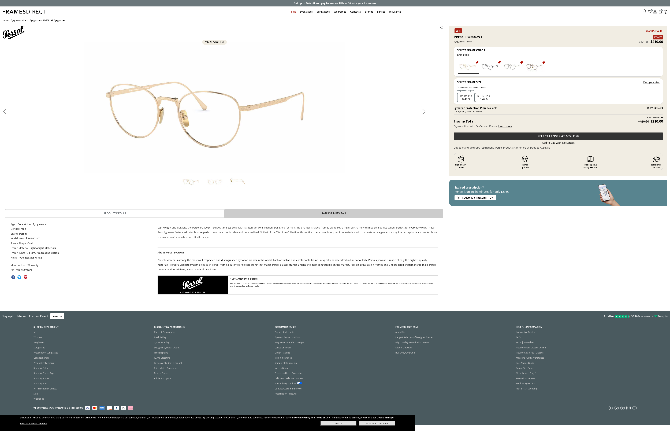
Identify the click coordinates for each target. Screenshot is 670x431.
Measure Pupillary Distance (530, 357)
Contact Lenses (41, 357)
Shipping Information (286, 362)
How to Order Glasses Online (531, 347)
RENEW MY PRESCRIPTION (477, 197)
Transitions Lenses (525, 378)
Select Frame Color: (471, 50)
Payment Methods (284, 332)
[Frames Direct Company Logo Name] (24, 11)
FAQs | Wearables (525, 342)
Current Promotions (164, 332)
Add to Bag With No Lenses (558, 142)
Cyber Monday (161, 342)
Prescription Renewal (285, 393)
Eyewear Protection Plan (470, 108)
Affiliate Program (163, 378)
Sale (293, 11)
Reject (338, 423)
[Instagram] (628, 408)
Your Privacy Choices (285, 383)
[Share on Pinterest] (25, 277)
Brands (369, 11)
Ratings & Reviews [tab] (334, 213)
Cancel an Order (283, 347)
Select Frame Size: (469, 82)
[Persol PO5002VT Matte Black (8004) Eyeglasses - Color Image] (490, 67)
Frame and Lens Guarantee (289, 373)
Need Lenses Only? (526, 373)
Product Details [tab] (114, 213)
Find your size (651, 82)
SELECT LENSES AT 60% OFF (558, 136)
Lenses (381, 11)
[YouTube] (634, 408)
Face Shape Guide (525, 362)
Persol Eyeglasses (32, 20)
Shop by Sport (41, 383)
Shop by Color (41, 368)
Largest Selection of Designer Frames (414, 337)
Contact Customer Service (288, 388)
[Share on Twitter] (19, 277)
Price (655, 117)
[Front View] (214, 181)
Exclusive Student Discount (168, 362)
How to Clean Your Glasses (530, 352)
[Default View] (191, 181)
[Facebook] (611, 408)
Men (36, 332)
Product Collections (44, 362)
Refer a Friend (161, 373)
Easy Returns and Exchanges (289, 342)
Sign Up (57, 316)
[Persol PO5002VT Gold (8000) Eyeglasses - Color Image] (468, 67)
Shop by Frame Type (44, 373)
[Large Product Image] (215, 107)
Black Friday (160, 337)
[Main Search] (644, 11)
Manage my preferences (33, 424)
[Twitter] (617, 408)
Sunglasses (323, 11)
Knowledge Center (525, 332)
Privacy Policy (302, 418)
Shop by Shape (41, 378)
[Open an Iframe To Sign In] (655, 11)
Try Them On (212, 42)
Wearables (340, 11)
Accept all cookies (377, 423)
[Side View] (237, 181)
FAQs (518, 337)
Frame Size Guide (525, 368)
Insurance (395, 11)
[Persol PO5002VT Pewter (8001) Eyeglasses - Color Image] (512, 67)
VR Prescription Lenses (45, 388)
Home (6, 20)
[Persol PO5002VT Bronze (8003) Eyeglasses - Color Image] (534, 67)
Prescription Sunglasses (46, 352)
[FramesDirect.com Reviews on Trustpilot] (529, 316)
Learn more (505, 126)
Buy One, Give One (405, 352)
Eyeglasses (306, 11)
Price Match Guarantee (166, 368)
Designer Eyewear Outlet (167, 347)
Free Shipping (161, 352)
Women (38, 337)
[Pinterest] (622, 408)
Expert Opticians (403, 347)
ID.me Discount (162, 357)
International (281, 368)
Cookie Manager (385, 418)
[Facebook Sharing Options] (13, 277)
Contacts (355, 11)
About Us (400, 332)
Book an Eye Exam (525, 383)
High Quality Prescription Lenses (412, 342)
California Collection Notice (289, 378)
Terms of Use (322, 418)
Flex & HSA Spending (526, 388)
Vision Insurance (283, 357)
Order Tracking (282, 352)
